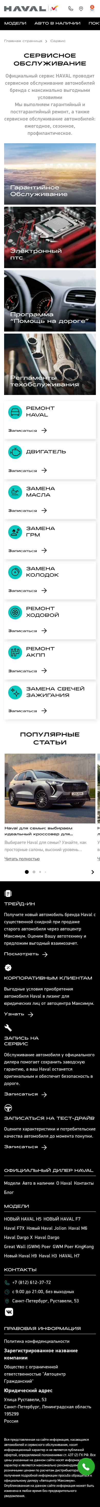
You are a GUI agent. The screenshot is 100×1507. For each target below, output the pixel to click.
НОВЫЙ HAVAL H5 (23, 1219)
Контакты (84, 1183)
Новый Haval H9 (20, 1256)
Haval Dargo (47, 1238)
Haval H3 (48, 1256)
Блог (9, 1193)
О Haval (64, 1183)
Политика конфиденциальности (36, 1341)
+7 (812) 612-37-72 (31, 1283)
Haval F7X (14, 1228)
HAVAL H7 (69, 1256)
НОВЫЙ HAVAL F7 (62, 1219)
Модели (15, 23)
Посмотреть (21, 954)
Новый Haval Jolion (46, 1228)
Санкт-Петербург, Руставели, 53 (45, 1301)
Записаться (22, 431)
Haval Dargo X (18, 1238)
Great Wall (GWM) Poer (27, 1247)
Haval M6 (77, 1228)
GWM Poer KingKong (73, 1247)
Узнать (14, 1014)
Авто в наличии (57, 23)
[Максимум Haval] (31, 9)
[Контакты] (71, 9)
